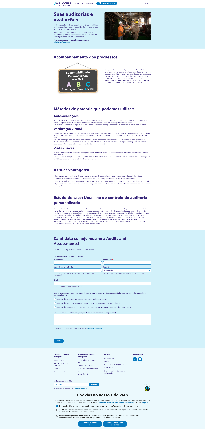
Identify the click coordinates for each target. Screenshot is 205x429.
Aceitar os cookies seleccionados (115, 424)
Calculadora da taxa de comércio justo (86, 373)
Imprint (145, 402)
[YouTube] (140, 359)
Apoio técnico (59, 360)
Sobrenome (108, 260)
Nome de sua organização (64, 267)
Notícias (107, 361)
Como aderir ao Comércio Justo (87, 361)
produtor (60, 209)
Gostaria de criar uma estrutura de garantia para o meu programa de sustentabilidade (88, 303)
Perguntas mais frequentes (114, 364)
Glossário (57, 369)
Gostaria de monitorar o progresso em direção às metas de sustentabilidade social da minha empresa (94, 307)
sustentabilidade (77, 25)
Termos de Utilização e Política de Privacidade (116, 402)
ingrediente (101, 219)
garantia (57, 29)
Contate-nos (108, 368)
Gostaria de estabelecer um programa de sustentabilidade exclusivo (82, 299)
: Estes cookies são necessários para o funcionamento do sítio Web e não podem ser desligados (98, 406)
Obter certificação (107, 3)
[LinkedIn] (135, 359)
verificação (81, 27)
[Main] (62, 4)
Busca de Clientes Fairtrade (88, 369)
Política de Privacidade (80, 388)
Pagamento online (60, 372)
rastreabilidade (86, 133)
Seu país (106, 267)
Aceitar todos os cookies (90, 424)
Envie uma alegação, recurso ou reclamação (115, 372)
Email (56, 280)
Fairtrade (112, 181)
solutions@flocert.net (62, 42)
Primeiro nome (59, 260)
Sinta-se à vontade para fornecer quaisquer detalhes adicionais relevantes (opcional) (85, 313)
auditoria (141, 70)
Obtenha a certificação (86, 365)
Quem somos (109, 358)
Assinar (94, 385)
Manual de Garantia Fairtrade (61, 364)
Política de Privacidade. (95, 328)
